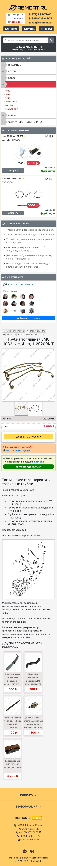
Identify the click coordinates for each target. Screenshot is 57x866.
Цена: (6, 426)
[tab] (28, 65)
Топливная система (32, 334)
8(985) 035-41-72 (40, 18)
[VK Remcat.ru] (32, 851)
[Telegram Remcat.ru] (25, 851)
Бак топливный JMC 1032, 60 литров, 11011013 (12, 764)
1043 (7, 94)
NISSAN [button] (12, 115)
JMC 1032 (11, 334)
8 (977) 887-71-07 (29, 832)
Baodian (9, 105)
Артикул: (7, 418)
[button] (52, 375)
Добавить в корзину (28, 436)
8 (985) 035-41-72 (30, 835)
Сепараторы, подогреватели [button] (26, 122)
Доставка (29, 28)
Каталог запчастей (14, 331)
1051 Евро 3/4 (12, 101)
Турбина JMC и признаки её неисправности (30, 229)
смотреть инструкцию (18, 450)
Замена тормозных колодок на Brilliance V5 (30, 234)
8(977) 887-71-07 (39, 14)
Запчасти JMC (37, 331)
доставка (39, 461)
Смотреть (13, 170)
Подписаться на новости (29, 318)
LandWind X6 (11, 109)
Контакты (46, 28)
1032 (7, 91)
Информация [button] (27, 806)
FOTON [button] (12, 71)
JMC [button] (10, 84)
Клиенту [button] (27, 795)
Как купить (11, 28)
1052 (7, 98)
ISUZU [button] (11, 78)
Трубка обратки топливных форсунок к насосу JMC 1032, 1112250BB (12, 681)
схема (37, 818)
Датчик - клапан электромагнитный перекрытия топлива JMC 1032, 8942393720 (33, 724)
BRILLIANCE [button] (14, 64)
